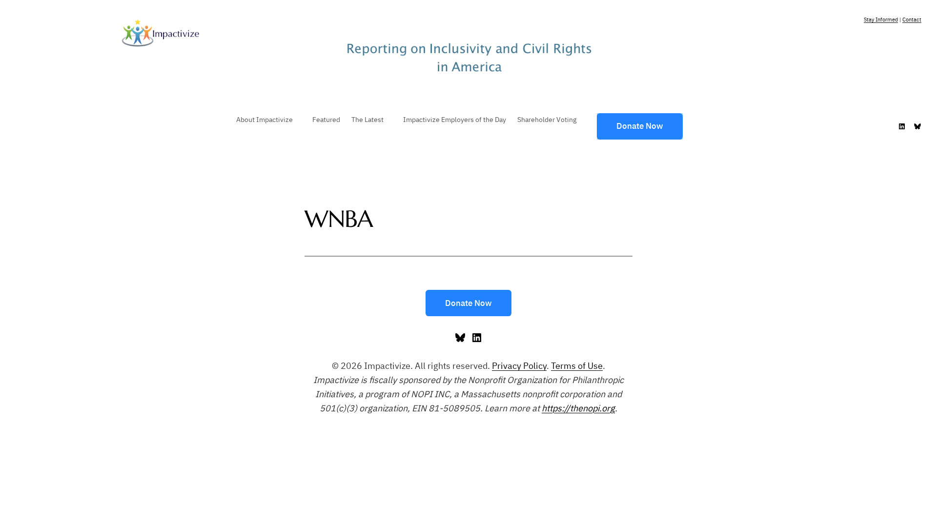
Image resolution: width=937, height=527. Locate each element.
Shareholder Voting (546, 119)
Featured (326, 119)
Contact (911, 19)
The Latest (367, 119)
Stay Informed (881, 19)
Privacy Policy (519, 365)
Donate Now (639, 126)
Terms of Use (577, 365)
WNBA (339, 218)
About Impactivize (264, 119)
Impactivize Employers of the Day (454, 119)
